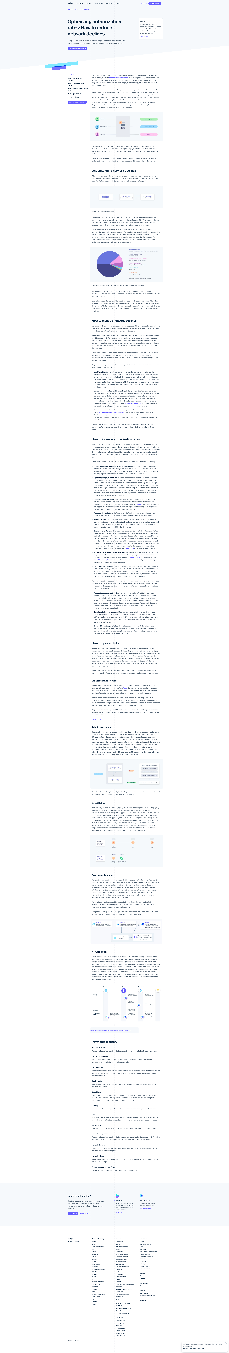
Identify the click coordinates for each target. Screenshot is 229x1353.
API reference (120, 1323)
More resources (145, 1269)
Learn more (144, 36)
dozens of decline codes (118, 78)
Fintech (118, 1279)
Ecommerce (119, 1251)
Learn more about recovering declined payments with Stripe (109, 1030)
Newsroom (143, 1281)
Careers (142, 1278)
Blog (141, 1246)
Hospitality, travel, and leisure (125, 1284)
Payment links (96, 1284)
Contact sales (154, 3)
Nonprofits (119, 1291)
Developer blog (121, 1335)
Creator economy (121, 1276)
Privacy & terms (145, 1254)
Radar (139, 504)
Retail (117, 1299)
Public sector (120, 1296)
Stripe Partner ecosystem (124, 1311)
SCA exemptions (104, 560)
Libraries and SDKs (121, 1330)
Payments (95, 1286)
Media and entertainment (124, 1289)
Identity (94, 1271)
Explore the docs (145, 1208)
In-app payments (121, 1261)
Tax (93, 1299)
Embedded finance (122, 1254)
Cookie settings (145, 1266)
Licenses (143, 1261)
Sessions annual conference (149, 1251)
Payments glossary (74, 97)
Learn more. (96, 719)
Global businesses (121, 1259)
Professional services (122, 1294)
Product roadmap (145, 1276)
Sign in (143, 3)
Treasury (94, 1304)
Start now (72, 1213)
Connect (94, 1259)
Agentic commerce (122, 1246)
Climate (94, 1256)
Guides (70, 9)
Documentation (121, 1320)
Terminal (94, 1301)
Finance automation (122, 1256)
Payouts (94, 1289)
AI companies (120, 1274)
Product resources (82, 9)
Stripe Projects (120, 1333)
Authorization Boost (98, 1246)
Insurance (119, 1286)
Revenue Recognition (98, 1294)
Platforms (119, 1269)
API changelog (120, 1328)
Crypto (94, 1261)
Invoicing (94, 1274)
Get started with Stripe (77, 48)
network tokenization (133, 403)
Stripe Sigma (96, 1296)
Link (93, 1279)
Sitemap (142, 1264)
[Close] (225, 1343)
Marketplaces (120, 1264)
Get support (144, 1293)
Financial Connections (98, 1269)
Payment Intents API (135, 557)
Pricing (118, 3)
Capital (94, 1251)
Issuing (94, 1276)
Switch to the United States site (193, 1348)
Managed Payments (98, 1281)
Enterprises (119, 1241)
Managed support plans (147, 1295)
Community (143, 1249)
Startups (118, 1244)
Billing (93, 1249)
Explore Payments (122, 1213)
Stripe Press (144, 1283)
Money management (122, 1266)
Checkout (95, 1254)
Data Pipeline (96, 1264)
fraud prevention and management (111, 412)
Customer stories (145, 1244)
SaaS (117, 1271)
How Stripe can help (74, 94)
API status (119, 1325)
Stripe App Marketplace (123, 1308)
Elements (95, 1266)
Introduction (72, 75)
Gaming (118, 1281)
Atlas (93, 1244)
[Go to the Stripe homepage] (70, 1239)
